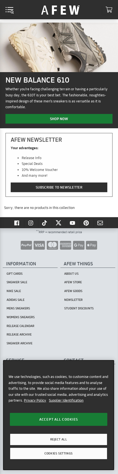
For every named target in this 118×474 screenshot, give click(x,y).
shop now (59, 118)
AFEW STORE (60, 10)
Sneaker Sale (17, 282)
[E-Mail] (100, 222)
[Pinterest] (86, 222)
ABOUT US (71, 274)
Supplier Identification (66, 400)
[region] (58, 415)
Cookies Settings (58, 453)
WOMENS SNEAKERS (21, 317)
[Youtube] (73, 222)
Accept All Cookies (58, 419)
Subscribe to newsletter (59, 187)
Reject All (58, 439)
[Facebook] (17, 222)
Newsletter (73, 300)
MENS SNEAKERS (18, 308)
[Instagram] (31, 222)
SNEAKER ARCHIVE (19, 343)
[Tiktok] (45, 222)
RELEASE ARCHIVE (19, 334)
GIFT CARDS (15, 274)
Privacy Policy (35, 400)
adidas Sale (15, 300)
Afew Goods (73, 291)
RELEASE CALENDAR (20, 326)
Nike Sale (14, 291)
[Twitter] (59, 222)
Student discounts (79, 308)
